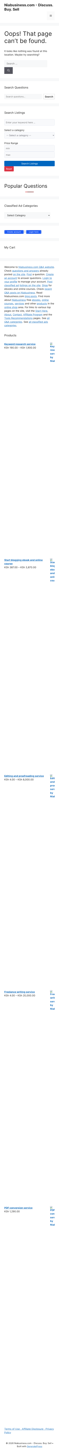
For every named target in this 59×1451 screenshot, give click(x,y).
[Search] (8, 70)
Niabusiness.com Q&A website (36, 267)
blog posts (31, 296)
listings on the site (30, 285)
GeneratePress (34, 1446)
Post (29, 274)
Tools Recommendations (18, 318)
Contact (17, 314)
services (19, 303)
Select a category (14, 130)
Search (49, 96)
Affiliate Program (33, 314)
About (7, 314)
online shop (10, 307)
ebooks (36, 300)
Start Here (41, 310)
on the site (19, 274)
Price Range (11, 143)
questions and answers (25, 270)
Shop (45, 285)
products (42, 303)
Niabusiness (19, 300)
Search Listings (29, 163)
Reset (9, 168)
